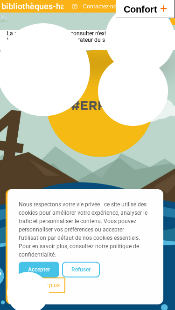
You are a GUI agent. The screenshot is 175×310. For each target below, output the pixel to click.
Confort (145, 8)
